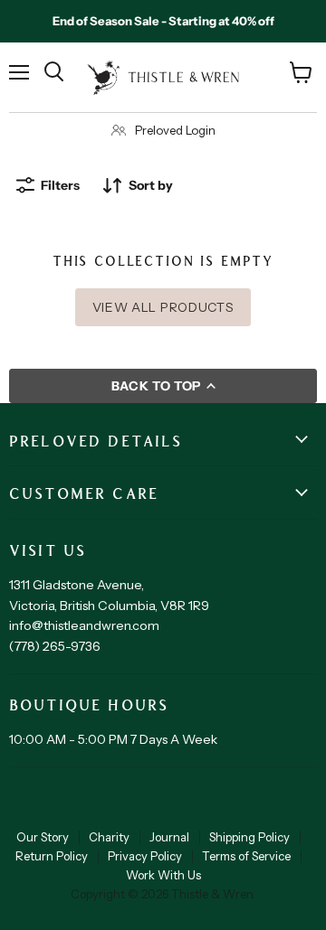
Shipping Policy (249, 837)
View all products (163, 307)
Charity (109, 837)
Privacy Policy (145, 856)
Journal (169, 837)
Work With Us (163, 875)
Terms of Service (246, 856)
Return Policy (51, 856)
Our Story (42, 837)
